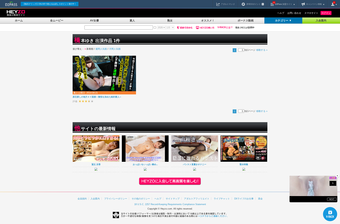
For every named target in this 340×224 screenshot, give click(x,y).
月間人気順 (115, 49)
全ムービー (56, 20)
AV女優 (94, 20)
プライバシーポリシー (115, 198)
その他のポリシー (141, 198)
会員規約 (82, 198)
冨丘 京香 (96, 164)
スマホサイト (311, 13)
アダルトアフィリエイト (196, 198)
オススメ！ (207, 20)
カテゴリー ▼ (283, 20)
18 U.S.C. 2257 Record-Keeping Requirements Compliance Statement (170, 204)
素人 (132, 20)
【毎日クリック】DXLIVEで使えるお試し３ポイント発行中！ (49, 4)
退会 (260, 198)
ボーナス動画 (246, 20)
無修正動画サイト (16, 15)
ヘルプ (280, 13)
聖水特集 (244, 164)
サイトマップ (173, 198)
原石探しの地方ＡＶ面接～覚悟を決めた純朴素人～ (97, 97)
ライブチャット (222, 198)
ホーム (19, 20)
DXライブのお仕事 (244, 198)
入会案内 (321, 20)
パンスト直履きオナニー (194, 164)
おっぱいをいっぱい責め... (145, 164)
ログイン (326, 13)
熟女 (170, 20)
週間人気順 (101, 49)
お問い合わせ (294, 13)
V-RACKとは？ (225, 27)
